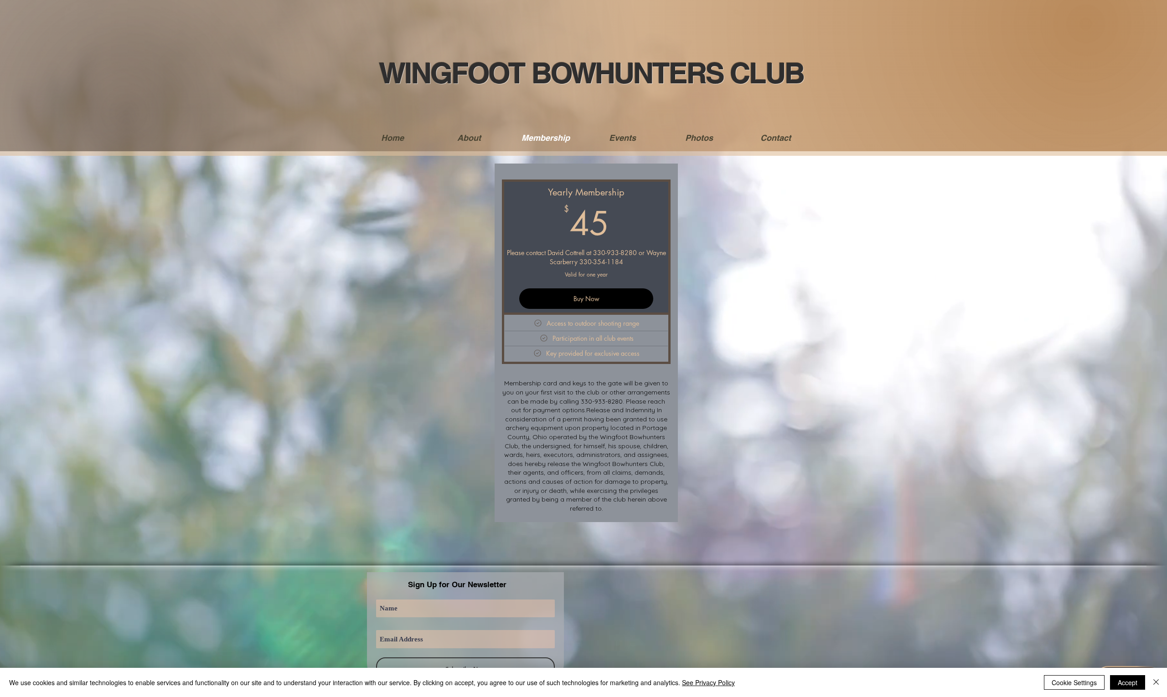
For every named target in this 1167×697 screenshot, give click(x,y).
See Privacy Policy (708, 682)
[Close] (1156, 682)
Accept (1127, 682)
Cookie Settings (1074, 682)
